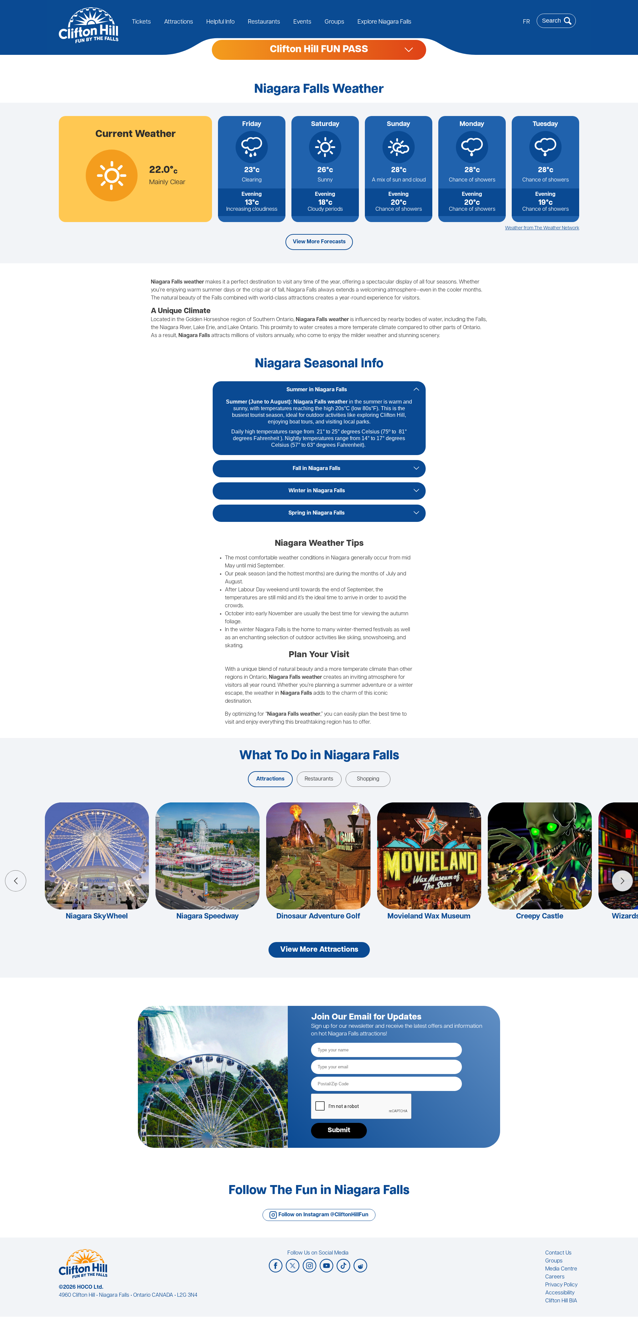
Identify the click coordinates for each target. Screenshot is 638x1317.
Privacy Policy (561, 1285)
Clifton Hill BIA (561, 1301)
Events (302, 22)
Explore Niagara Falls (384, 22)
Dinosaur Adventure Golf (318, 916)
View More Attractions (319, 950)
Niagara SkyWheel (97, 916)
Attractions (178, 22)
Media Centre (561, 1269)
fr (526, 22)
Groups (334, 22)
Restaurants (264, 22)
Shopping (368, 779)
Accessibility (560, 1293)
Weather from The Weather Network (542, 228)
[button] (15, 881)
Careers (555, 1277)
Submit (339, 1130)
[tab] (319, 390)
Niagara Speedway (207, 916)
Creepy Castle (539, 916)
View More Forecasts (319, 242)
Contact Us (558, 1253)
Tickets (141, 22)
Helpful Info (220, 22)
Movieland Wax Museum (429, 916)
